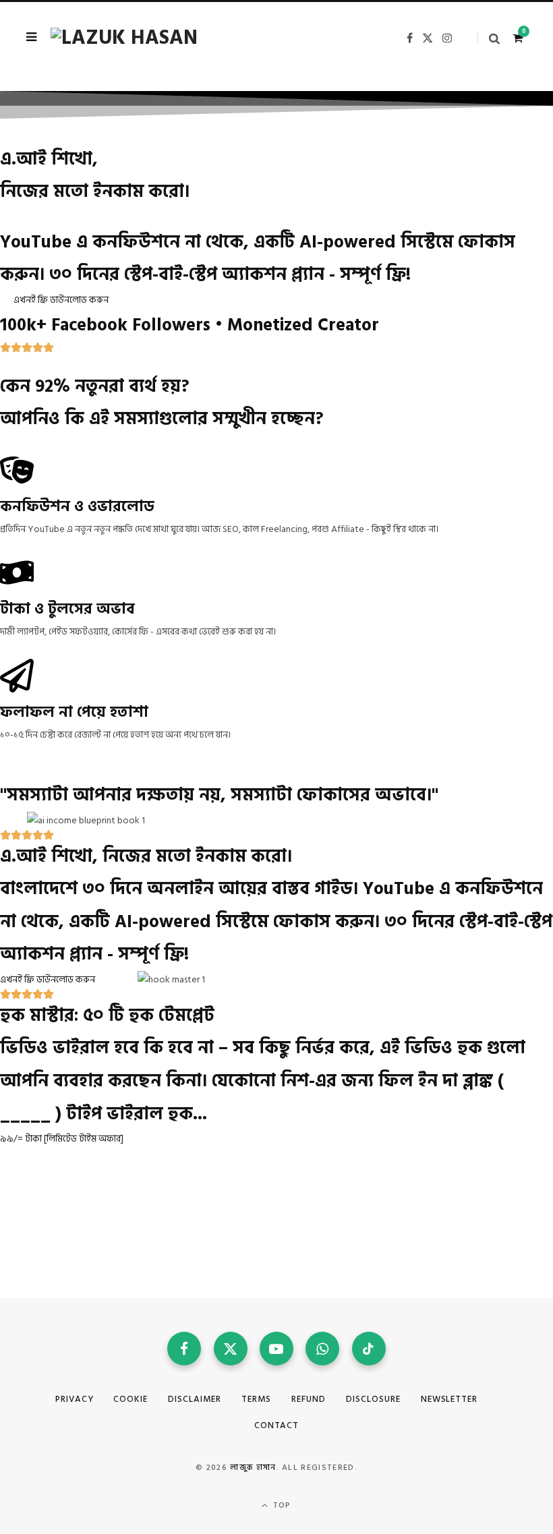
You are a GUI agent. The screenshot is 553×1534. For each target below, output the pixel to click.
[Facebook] (184, 1348)
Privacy (74, 1399)
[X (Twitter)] (231, 1348)
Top (280, 1505)
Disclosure (373, 1399)
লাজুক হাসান (253, 1467)
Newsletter (449, 1399)
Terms (256, 1399)
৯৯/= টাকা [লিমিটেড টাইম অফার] (61, 1138)
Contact (276, 1425)
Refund (308, 1399)
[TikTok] (369, 1348)
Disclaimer (194, 1399)
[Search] (488, 38)
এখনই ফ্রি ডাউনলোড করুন (61, 299)
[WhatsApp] (322, 1348)
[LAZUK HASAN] (124, 38)
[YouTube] (276, 1348)
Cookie (130, 1399)
